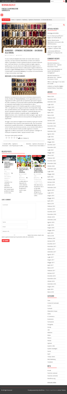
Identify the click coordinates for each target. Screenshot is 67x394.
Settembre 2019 (51, 187)
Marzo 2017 (50, 268)
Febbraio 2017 (51, 270)
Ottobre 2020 (51, 166)
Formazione (50, 322)
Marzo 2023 (50, 115)
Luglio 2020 (50, 171)
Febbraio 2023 (51, 118)
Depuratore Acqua (52, 311)
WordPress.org (51, 378)
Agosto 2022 (50, 134)
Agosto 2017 (50, 254)
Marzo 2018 (50, 235)
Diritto (49, 314)
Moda (49, 335)
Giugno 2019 (50, 195)
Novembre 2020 (51, 163)
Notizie (19, 156)
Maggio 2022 (50, 142)
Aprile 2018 (50, 233)
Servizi (49, 351)
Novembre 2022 (51, 126)
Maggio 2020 (50, 174)
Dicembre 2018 (51, 211)
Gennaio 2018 (51, 241)
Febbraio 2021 (51, 158)
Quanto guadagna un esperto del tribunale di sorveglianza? (54, 71)
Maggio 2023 (50, 110)
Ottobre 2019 (51, 185)
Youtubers (50, 362)
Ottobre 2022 (51, 128)
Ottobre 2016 (51, 281)
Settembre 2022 (51, 131)
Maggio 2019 (50, 198)
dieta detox (22, 179)
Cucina (49, 306)
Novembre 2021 (51, 147)
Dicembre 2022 (51, 123)
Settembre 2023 (51, 102)
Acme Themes (62, 390)
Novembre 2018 (51, 214)
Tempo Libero (51, 356)
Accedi (49, 370)
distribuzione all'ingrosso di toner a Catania (38, 181)
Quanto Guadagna (52, 348)
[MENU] (2, 15)
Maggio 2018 (50, 230)
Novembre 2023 (51, 99)
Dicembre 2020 (51, 160)
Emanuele (19, 55)
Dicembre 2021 (51, 144)
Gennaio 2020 (51, 182)
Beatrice (7, 173)
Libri (48, 330)
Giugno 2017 (50, 260)
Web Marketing (51, 359)
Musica (49, 338)
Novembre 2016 (51, 278)
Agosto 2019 (50, 190)
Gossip (49, 327)
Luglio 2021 (50, 150)
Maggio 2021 (50, 152)
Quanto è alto (51, 346)
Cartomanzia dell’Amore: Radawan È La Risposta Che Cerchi (54, 52)
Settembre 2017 (51, 252)
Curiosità (49, 308)
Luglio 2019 (50, 193)
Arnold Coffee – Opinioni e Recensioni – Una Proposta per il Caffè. (12, 144)
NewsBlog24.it (8, 5)
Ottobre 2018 (51, 217)
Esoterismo (50, 319)
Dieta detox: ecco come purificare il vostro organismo (24, 170)
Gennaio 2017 (51, 273)
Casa (48, 300)
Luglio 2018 (50, 225)
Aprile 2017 (50, 265)
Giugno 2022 (50, 139)
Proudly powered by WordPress (36, 390)
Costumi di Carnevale (53, 303)
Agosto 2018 (50, 222)
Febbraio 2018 (51, 238)
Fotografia (34, 156)
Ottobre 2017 (51, 249)
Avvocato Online (51, 382)
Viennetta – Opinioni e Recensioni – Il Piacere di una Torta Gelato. (36, 144)
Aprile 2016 (50, 289)
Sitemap (14, 1)
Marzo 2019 (50, 203)
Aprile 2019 (50, 201)
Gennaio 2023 (51, 120)
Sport (48, 354)
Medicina (49, 332)
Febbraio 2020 (51, 179)
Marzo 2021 (50, 155)
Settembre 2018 (51, 219)
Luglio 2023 (50, 104)
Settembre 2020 (51, 169)
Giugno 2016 (50, 286)
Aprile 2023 (50, 112)
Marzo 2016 (50, 292)
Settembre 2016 (51, 284)
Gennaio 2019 (51, 209)
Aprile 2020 (50, 177)
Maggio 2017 (50, 262)
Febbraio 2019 (51, 206)
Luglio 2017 (50, 257)
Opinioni (4, 23)
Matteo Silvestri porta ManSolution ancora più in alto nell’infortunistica (55, 42)
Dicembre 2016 (51, 276)
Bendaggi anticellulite (53, 33)
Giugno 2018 (50, 227)
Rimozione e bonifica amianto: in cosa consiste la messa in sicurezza (8, 164)
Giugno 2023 (50, 107)
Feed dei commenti (52, 376)
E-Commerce (50, 316)
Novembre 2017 (51, 246)
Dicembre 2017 (51, 244)
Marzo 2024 (50, 96)
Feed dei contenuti (52, 373)
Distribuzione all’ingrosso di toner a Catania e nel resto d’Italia (38, 170)
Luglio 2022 (50, 136)
